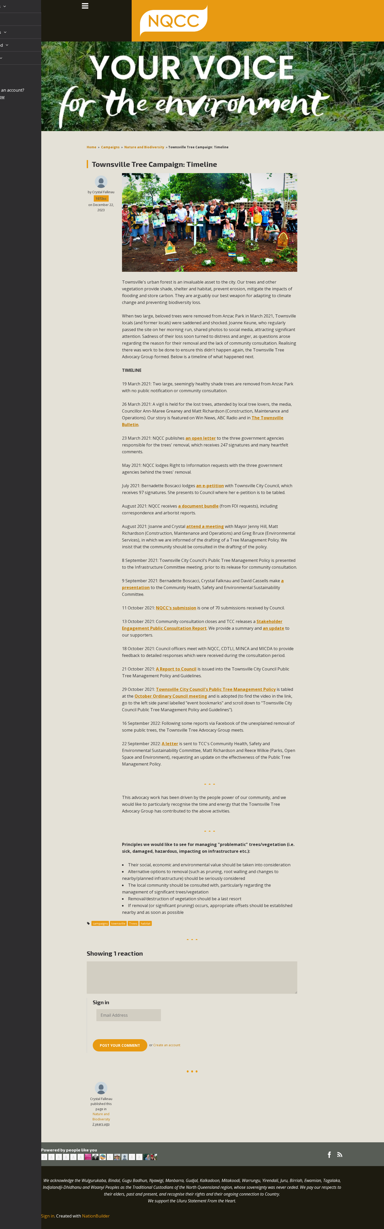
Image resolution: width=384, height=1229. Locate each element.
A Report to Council (176, 669)
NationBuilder (96, 1216)
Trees (133, 923)
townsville (118, 923)
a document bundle (198, 506)
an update (273, 628)
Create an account (166, 1045)
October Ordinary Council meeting (171, 696)
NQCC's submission (176, 608)
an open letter (200, 438)
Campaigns (110, 147)
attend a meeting (205, 526)
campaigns (100, 923)
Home (91, 147)
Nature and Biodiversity (144, 147)
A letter (170, 743)
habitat (145, 923)
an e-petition (210, 486)
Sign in (47, 1216)
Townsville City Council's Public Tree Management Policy (216, 689)
